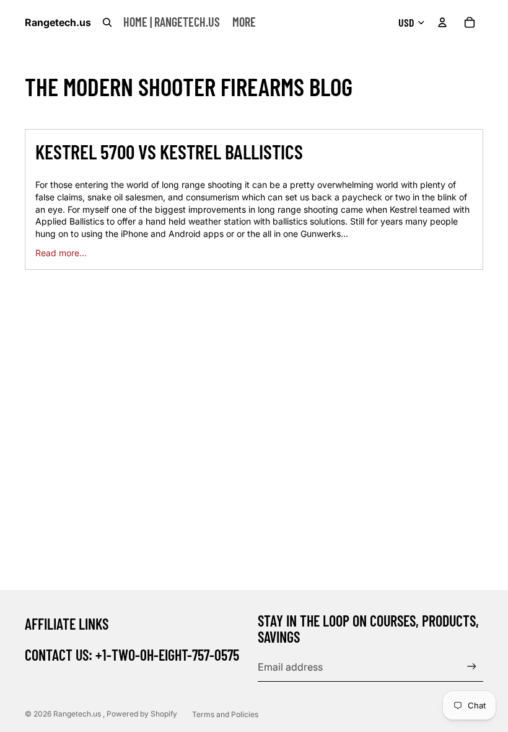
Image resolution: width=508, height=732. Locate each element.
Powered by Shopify (142, 713)
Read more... (61, 253)
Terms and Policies (225, 714)
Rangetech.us (78, 713)
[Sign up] (471, 666)
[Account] (442, 22)
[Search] (107, 22)
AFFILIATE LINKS (66, 624)
